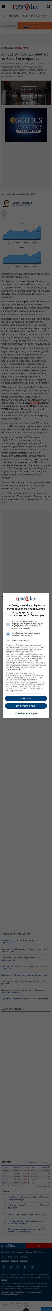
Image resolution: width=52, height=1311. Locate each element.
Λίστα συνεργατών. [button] (13, 669)
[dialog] (26, 655)
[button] (26, 640)
